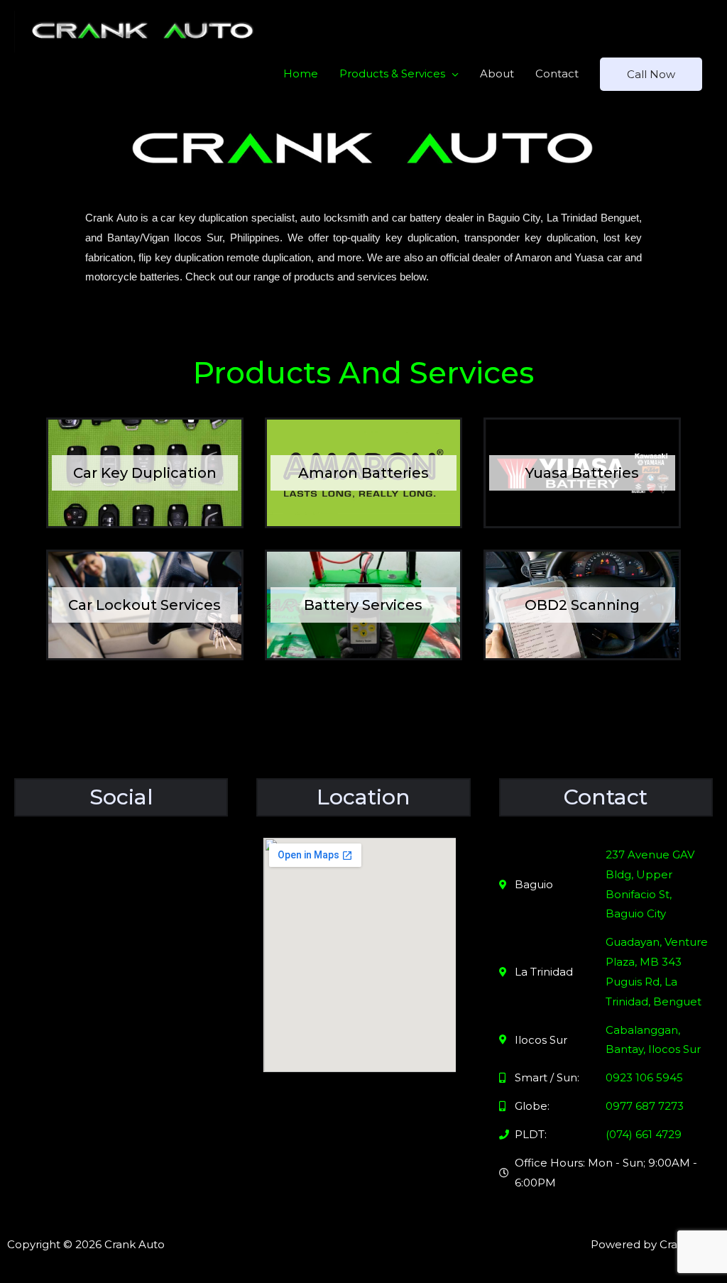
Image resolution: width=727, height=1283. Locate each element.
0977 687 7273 (645, 1106)
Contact (557, 73)
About (497, 73)
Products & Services (392, 73)
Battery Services (363, 604)
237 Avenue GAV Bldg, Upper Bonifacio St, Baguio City (650, 884)
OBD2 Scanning (582, 604)
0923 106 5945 (644, 1077)
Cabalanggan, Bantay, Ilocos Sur (653, 1040)
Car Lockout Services (144, 604)
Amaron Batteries (363, 472)
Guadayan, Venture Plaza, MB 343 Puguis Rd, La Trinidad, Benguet (657, 971)
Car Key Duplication (145, 472)
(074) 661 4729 (644, 1134)
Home (300, 73)
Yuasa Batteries (582, 472)
